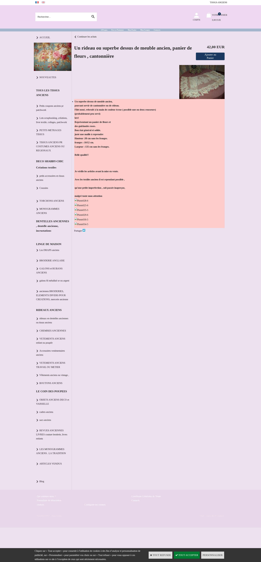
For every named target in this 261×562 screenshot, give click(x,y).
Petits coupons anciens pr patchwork (49, 108)
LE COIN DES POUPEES (51, 391)
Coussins (43, 188)
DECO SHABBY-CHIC (50, 161)
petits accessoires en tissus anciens (50, 178)
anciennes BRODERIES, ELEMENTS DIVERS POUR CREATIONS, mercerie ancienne (52, 295)
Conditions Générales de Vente (146, 496)
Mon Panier (132, 30)
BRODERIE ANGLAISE (52, 260)
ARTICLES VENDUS (50, 463)
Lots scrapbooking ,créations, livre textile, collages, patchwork (51, 120)
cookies (40, 504)
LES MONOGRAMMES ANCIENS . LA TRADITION (51, 451)
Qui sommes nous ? (46, 496)
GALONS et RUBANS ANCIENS (49, 270)
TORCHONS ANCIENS (51, 201)
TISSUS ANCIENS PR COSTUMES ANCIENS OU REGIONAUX (50, 146)
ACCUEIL (44, 37)
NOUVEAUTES (47, 77)
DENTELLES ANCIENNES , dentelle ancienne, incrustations (52, 226)
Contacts (157, 30)
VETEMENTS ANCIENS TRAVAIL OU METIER (50, 365)
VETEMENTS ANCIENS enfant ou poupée (50, 340)
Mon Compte (145, 30)
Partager (78, 230)
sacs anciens (45, 420)
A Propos (104, 30)
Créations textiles (46, 167)
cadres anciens (46, 412)
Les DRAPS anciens (49, 250)
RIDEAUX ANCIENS (49, 310)
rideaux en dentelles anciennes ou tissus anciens (52, 320)
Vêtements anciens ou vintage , (54, 375)
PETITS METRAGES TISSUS (48, 132)
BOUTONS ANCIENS (50, 383)
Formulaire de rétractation (49, 500)
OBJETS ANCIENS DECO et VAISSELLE (52, 401)
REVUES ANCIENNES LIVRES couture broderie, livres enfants (51, 434)
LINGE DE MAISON (48, 244)
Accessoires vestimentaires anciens (50, 352)
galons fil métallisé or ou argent (54, 280)
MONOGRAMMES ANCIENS (47, 211)
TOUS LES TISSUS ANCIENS (48, 93)
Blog (41, 481)
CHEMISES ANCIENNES (52, 330)
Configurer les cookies (95, 504)
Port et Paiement (117, 30)
